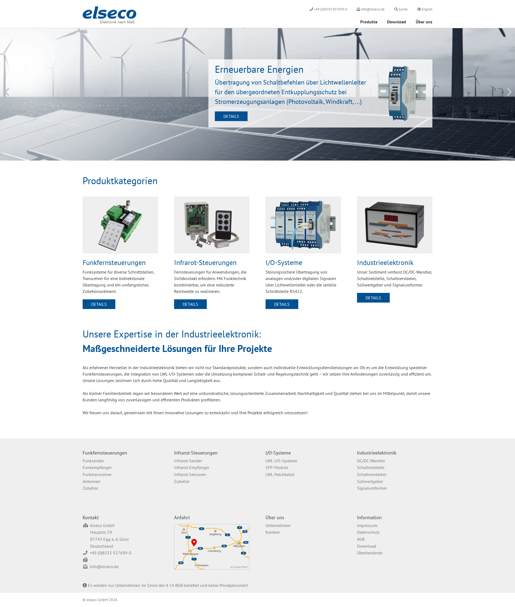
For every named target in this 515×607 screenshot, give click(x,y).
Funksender (93, 460)
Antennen (91, 481)
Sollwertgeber (370, 481)
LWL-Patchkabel (280, 474)
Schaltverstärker (372, 474)
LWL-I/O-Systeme (281, 460)
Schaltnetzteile (370, 467)
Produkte (368, 21)
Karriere (273, 532)
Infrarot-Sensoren (190, 474)
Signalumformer (372, 488)
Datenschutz (368, 532)
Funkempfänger (97, 467)
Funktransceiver (97, 474)
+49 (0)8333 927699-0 (110, 552)
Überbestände (369, 552)
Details (231, 116)
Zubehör (90, 488)
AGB (361, 539)
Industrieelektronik (376, 453)
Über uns (424, 21)
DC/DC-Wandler (371, 460)
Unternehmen (278, 525)
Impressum (367, 525)
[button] (10, 95)
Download (396, 21)
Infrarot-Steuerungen (196, 453)
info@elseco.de (104, 566)
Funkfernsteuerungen (105, 453)
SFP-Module (277, 467)
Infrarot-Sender (188, 460)
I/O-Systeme (278, 453)
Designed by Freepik (501, 156)
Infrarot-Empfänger (191, 467)
